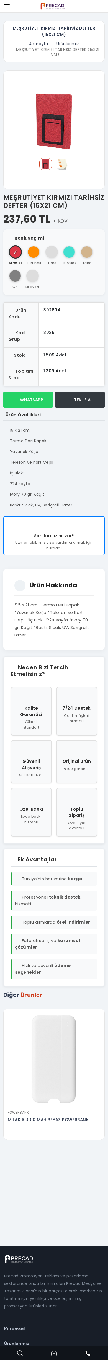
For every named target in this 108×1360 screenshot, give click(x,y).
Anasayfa (38, 43)
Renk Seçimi (29, 238)
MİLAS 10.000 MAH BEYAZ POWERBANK (48, 1120)
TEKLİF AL (82, 400)
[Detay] (54, 1103)
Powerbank (18, 1112)
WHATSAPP (31, 400)
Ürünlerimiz (67, 43)
